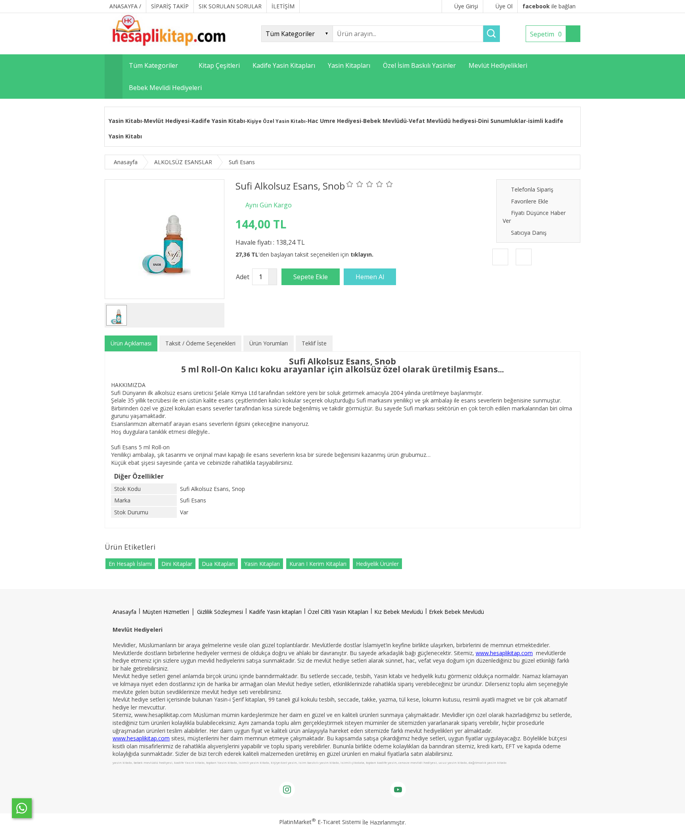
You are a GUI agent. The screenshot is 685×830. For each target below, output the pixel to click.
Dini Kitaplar (176, 563)
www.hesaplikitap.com (504, 653)
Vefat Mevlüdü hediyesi (442, 121)
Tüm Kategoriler (153, 65)
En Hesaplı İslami (130, 563)
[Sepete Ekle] (310, 276)
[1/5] (350, 184)
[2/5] (355, 184)
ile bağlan (549, 6)
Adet (242, 276)
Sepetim (546, 34)
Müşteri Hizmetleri (165, 611)
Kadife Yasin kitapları (275, 611)
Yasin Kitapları (262, 563)
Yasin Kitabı (125, 121)
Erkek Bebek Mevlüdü (456, 611)
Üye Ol (504, 6)
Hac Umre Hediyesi (334, 121)
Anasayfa (124, 611)
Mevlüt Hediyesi (166, 121)
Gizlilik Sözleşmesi (220, 611)
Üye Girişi (466, 6)
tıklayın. (361, 254)
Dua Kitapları (218, 563)
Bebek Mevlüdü (385, 121)
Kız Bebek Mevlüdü (398, 611)
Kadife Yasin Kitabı (218, 121)
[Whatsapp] (22, 808)
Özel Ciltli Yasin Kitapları (338, 611)
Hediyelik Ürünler (377, 563)
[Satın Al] (370, 276)
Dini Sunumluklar (502, 121)
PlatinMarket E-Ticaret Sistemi (320, 822)
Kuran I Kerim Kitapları (317, 563)
